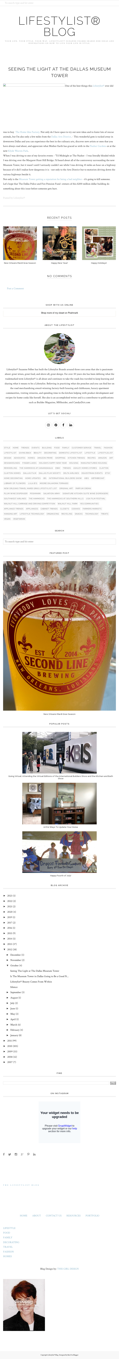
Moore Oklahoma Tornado (54, 483)
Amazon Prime (45, 458)
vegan (7, 519)
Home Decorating (13, 478)
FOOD (6, 1232)
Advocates (19, 458)
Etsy (107, 473)
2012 (9, 949)
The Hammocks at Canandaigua (36, 468)
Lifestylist (10, 453)
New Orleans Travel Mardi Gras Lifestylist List (30, 488)
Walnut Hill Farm (67, 504)
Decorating (50, 453)
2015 (9, 933)
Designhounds (12, 463)
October (14, 965)
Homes (31, 458)
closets (64, 509)
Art (111, 458)
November (15, 960)
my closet (59, 312)
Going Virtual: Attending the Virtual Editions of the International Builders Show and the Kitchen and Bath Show (60, 777)
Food (57, 448)
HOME (23, 1215)
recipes (92, 458)
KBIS (86, 478)
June (12, 1008)
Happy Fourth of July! (60, 875)
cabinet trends (49, 509)
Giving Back (25, 453)
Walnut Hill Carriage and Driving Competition (29, 504)
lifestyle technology (32, 514)
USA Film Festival (95, 499)
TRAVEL (8, 1247)
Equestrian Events (92, 473)
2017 (9, 922)
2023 (9, 895)
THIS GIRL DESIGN (68, 1269)
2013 (9, 944)
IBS (44, 478)
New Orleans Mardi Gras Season (59, 714)
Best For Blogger (73, 1355)
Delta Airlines (71, 473)
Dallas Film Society (50, 473)
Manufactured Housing (94, 463)
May (12, 1014)
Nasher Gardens (98, 146)
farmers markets (92, 509)
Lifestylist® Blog (59, 26)
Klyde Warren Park (18, 151)
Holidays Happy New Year (53, 463)
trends (67, 468)
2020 (10, 912)
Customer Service (81, 448)
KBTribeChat (97, 478)
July (12, 1003)
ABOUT (36, 1215)
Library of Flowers (15, 483)
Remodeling (10, 468)
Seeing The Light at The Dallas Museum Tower (34, 971)
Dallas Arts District (61, 136)
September (15, 992)
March (13, 1024)
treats (104, 514)
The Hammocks (36, 499)
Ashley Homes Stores (85, 468)
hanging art (10, 514)
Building (47, 448)
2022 (9, 901)
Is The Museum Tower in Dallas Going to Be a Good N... (39, 976)
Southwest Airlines (15, 499)
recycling (67, 514)
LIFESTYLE (9, 1228)
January (14, 1035)
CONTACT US (54, 1215)
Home (16, 448)
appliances (32, 509)
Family (65, 448)
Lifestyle (90, 453)
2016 (9, 928)
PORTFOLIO (92, 1215)
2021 (9, 906)
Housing (73, 463)
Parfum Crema (83, 488)
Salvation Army (51, 494)
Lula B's (32, 483)
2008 (10, 1057)
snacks (79, 514)
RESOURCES (73, 1215)
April (13, 1019)
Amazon (102, 458)
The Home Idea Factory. (27, 132)
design (7, 458)
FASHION (8, 1251)
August (14, 997)
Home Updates (33, 478)
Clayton (103, 468)
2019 (9, 917)
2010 (9, 1046)
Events (36, 448)
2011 (9, 1040)
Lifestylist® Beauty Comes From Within (31, 981)
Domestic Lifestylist (70, 453)
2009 (10, 1051)
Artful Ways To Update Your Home (60, 827)
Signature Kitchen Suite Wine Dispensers (85, 494)
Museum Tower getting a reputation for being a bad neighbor (50, 179)
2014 (9, 938)
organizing (53, 514)
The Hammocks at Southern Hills (65, 499)
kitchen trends (76, 458)
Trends (25, 448)
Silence (14, 987)
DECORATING (11, 1242)
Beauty (38, 453)
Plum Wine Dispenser (15, 494)
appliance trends (13, 509)
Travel (97, 448)
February (15, 1030)
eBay (57, 468)
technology (91, 514)
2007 (10, 1062)
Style (7, 448)
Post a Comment (15, 288)
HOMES (7, 1256)
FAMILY (7, 1237)
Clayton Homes (12, 473)
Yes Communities (89, 504)
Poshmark (73, 312)
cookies (76, 509)
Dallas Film (29, 473)
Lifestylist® (98, 86)
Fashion (108, 448)
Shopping (60, 458)
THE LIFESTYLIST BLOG (21, 1185)
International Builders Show (65, 478)
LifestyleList (105, 453)
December (15, 955)
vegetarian (19, 519)
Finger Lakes (29, 463)
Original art (66, 488)
